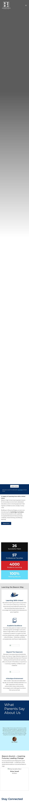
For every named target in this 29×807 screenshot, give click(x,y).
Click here (20, 489)
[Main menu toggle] (26, 5)
